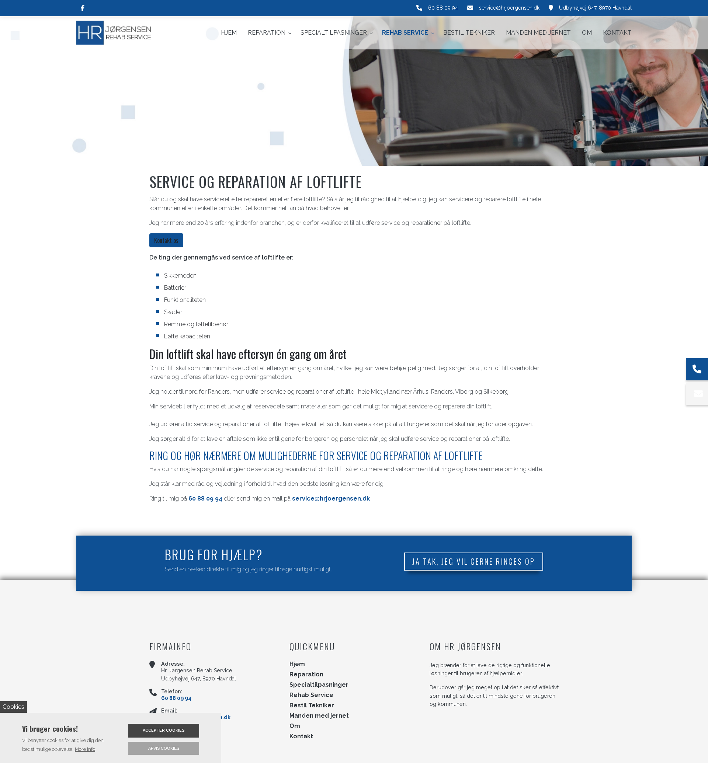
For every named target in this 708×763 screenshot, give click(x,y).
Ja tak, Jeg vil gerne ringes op (473, 561)
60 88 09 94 (443, 8)
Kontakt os (166, 240)
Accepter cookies (164, 730)
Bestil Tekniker (311, 705)
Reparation (306, 674)
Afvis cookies (163, 748)
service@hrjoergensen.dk (509, 8)
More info (85, 749)
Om (294, 726)
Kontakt (301, 736)
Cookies (13, 706)
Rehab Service (311, 695)
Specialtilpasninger (318, 685)
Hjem (297, 664)
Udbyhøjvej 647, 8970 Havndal (595, 8)
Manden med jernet (319, 716)
